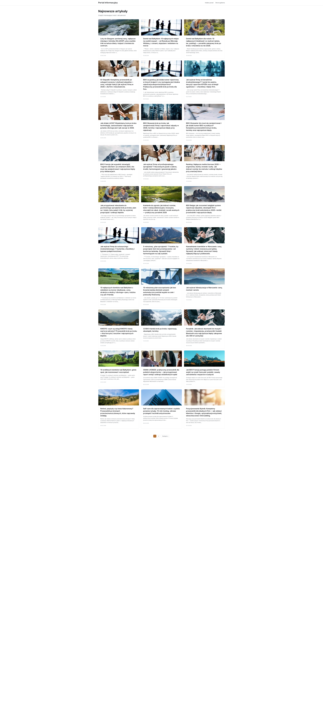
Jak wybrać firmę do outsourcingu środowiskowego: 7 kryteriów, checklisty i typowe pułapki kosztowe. (117, 249)
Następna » (165, 436)
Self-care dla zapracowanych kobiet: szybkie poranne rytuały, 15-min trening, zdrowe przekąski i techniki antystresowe (161, 411)
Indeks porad (209, 3)
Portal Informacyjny (108, 2)
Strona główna (220, 3)
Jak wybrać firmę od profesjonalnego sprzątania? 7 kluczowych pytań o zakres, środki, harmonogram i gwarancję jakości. (160, 166)
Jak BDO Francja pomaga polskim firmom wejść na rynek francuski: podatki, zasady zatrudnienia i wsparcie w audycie (203, 372)
